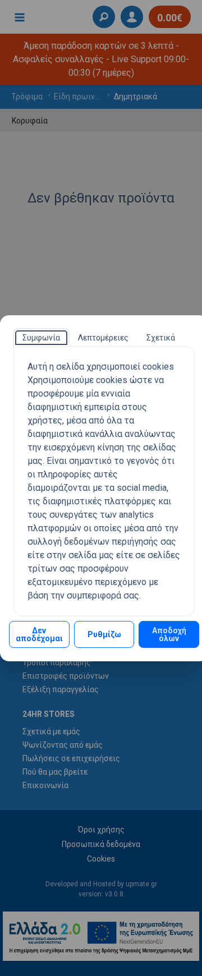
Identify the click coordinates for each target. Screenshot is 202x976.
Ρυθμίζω (104, 634)
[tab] (41, 338)
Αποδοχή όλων (169, 634)
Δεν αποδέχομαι (39, 634)
